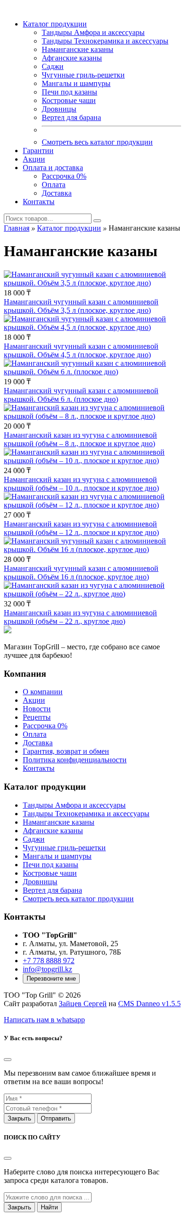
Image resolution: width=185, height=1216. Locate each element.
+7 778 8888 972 (48, 961)
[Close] (7, 1158)
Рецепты (37, 717)
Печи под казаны (69, 92)
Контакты (39, 202)
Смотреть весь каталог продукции (97, 142)
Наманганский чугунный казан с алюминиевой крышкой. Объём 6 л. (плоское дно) (81, 395)
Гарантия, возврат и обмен (66, 751)
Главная (16, 228)
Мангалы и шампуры (76, 83)
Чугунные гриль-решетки (83, 75)
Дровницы (59, 109)
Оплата (53, 185)
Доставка (57, 193)
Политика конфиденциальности (75, 760)
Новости (37, 709)
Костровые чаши (69, 100)
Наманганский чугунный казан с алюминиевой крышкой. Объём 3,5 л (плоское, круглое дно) (81, 306)
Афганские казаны (72, 58)
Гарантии (38, 151)
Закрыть (19, 1118)
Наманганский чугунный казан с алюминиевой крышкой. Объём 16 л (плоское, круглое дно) (81, 572)
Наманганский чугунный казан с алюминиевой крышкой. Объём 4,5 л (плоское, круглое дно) (81, 350)
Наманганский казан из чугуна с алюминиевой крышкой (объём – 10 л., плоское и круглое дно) (81, 483)
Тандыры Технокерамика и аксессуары (105, 41)
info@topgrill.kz (47, 969)
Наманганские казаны (77, 49)
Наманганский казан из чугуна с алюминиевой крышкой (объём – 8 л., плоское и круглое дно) (80, 439)
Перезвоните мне (51, 978)
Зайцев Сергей (83, 1004)
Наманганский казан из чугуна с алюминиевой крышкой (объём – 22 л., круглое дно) (80, 617)
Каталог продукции (55, 24)
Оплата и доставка (53, 168)
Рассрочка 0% (64, 176)
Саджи (53, 66)
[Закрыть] (7, 1059)
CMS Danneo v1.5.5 (149, 1004)
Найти (49, 1207)
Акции (34, 159)
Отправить (56, 1118)
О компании (43, 692)
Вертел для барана (71, 117)
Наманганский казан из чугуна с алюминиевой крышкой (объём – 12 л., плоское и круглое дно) (81, 528)
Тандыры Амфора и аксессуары (93, 32)
